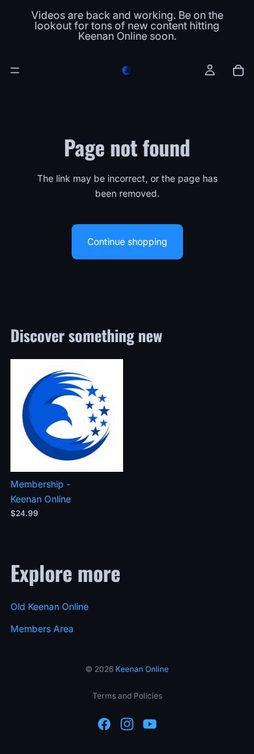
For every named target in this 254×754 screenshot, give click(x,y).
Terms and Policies (127, 696)
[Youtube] (150, 724)
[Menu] (15, 70)
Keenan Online (142, 669)
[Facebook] (104, 724)
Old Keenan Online (49, 605)
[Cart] (238, 70)
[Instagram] (127, 724)
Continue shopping (127, 241)
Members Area (42, 628)
